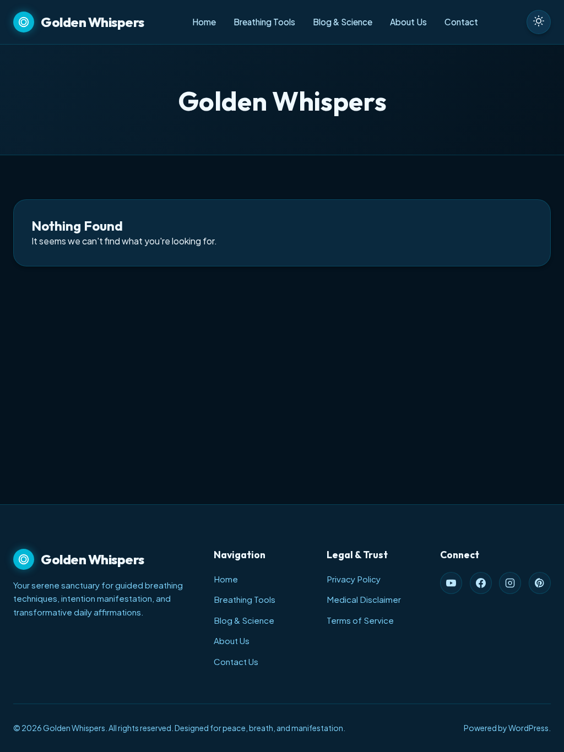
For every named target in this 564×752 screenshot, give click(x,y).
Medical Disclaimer (364, 599)
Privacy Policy (354, 579)
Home (204, 22)
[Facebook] (481, 583)
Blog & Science (342, 22)
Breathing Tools (264, 22)
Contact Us (236, 661)
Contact (461, 22)
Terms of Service (360, 620)
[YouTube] (451, 583)
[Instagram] (510, 583)
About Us (408, 22)
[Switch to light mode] (539, 22)
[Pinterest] (540, 583)
